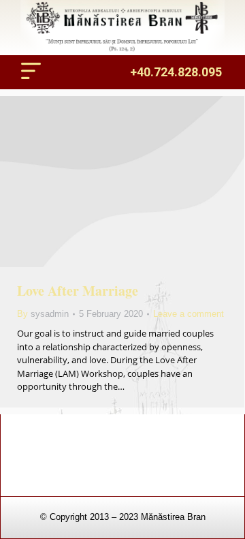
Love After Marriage (77, 291)
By (43, 314)
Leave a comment (188, 314)
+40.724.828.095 (176, 72)
